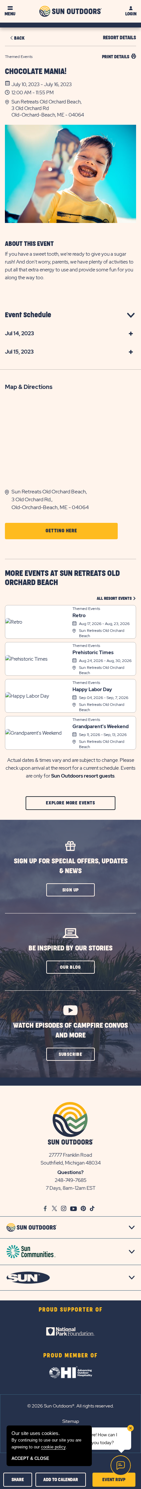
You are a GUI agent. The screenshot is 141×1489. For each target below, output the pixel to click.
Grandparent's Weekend (100, 726)
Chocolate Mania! (36, 71)
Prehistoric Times (92, 652)
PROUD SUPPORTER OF (71, 1310)
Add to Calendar (60, 1480)
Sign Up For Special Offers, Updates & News (71, 866)
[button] (73, 108)
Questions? (70, 1172)
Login (130, 14)
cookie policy (53, 1446)
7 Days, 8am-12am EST (70, 1188)
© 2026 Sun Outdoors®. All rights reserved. (70, 1406)
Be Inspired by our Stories (70, 948)
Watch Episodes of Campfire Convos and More (70, 1030)
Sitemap (70, 1421)
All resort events (116, 598)
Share (17, 1480)
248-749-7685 (71, 1180)
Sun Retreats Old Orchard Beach (101, 633)
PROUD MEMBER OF (70, 1355)
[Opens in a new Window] (70, 1331)
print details (115, 57)
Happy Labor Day (92, 689)
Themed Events (86, 608)
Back (19, 38)
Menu (10, 14)
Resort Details (119, 37)
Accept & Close (30, 1458)
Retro (79, 615)
